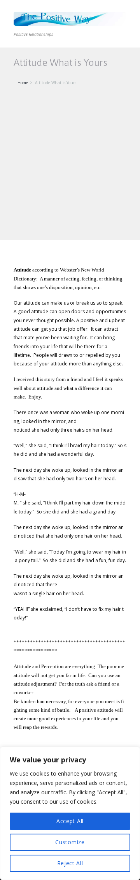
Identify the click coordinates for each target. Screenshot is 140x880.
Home (23, 82)
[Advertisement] (70, 166)
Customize (69, 842)
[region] (70, 813)
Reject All (70, 863)
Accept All (70, 821)
